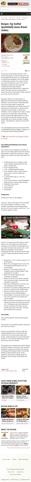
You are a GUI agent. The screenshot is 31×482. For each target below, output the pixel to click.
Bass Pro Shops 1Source (7, 423)
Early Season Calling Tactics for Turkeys (7, 397)
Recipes (11, 371)
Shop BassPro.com (3, 6)
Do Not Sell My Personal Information (15, 469)
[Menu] (1, 14)
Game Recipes (25, 17)
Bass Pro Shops (6, 459)
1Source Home (4, 17)
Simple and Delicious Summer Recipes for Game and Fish (8, 421)
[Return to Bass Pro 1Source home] (18, 5)
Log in (27, 14)
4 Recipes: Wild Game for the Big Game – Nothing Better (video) (23, 421)
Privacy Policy (20, 472)
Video (15, 371)
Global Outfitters (14, 432)
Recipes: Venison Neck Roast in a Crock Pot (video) (23, 398)
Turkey (4, 400)
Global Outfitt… (10, 55)
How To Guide (5, 371)
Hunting (18, 17)
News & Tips (12, 17)
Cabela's (14, 459)
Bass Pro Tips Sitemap (15, 474)
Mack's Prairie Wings (23, 459)
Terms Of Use (11, 472)
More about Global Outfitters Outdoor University (17, 447)
